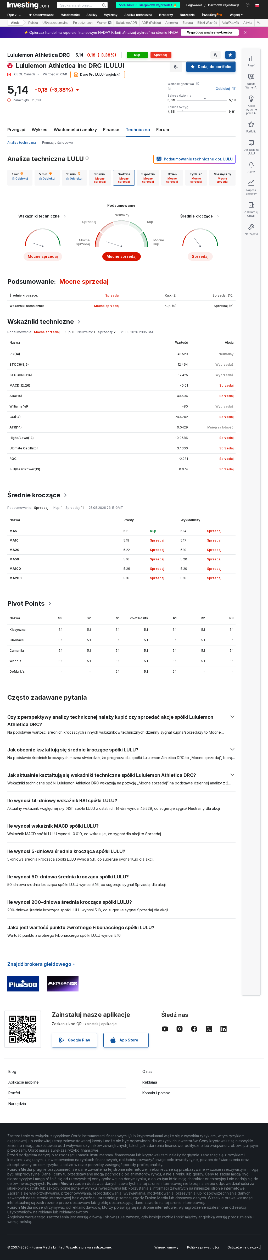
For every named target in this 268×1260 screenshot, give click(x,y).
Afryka (247, 23)
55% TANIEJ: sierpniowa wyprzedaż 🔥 (148, 5)
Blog (12, 1071)
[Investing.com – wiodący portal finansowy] (28, 5)
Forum (162, 129)
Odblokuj (223, 89)
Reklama (149, 1082)
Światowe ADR (126, 23)
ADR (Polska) (151, 23)
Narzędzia (17, 1103)
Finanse (111, 129)
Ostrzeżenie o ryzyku (243, 1247)
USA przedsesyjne (55, 23)
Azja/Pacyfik (230, 23)
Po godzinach (83, 23)
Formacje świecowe (57, 142)
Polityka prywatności (203, 1247)
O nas (147, 1071)
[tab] (19, 178)
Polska (33, 23)
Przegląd (16, 129)
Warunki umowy (166, 1247)
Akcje (15, 23)
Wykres (39, 129)
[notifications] (248, 4)
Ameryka (171, 23)
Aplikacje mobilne (23, 1082)
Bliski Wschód (207, 23)
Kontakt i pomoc (156, 1093)
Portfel (14, 1093)
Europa (187, 23)
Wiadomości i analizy (75, 129)
